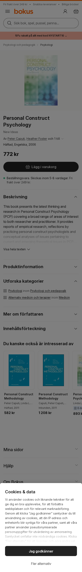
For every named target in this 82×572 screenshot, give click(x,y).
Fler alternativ (41, 564)
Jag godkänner (41, 551)
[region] (41, 527)
